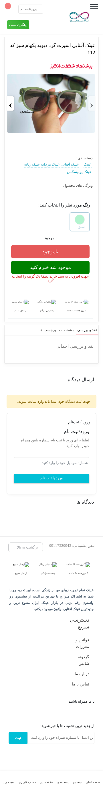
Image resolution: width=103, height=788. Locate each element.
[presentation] (91, 103)
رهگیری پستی (18, 24)
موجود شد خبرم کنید (50, 267)
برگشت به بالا (27, 547)
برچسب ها (47, 330)
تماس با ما (80, 684)
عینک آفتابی (70, 164)
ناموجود (50, 251)
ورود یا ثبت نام (51, 478)
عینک (88, 164)
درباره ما (82, 673)
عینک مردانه (50, 164)
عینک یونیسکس (79, 172)
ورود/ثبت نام (29, 9)
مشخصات (66, 330)
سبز (81, 227)
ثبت (18, 738)
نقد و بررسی (87, 330)
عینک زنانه (32, 164)
